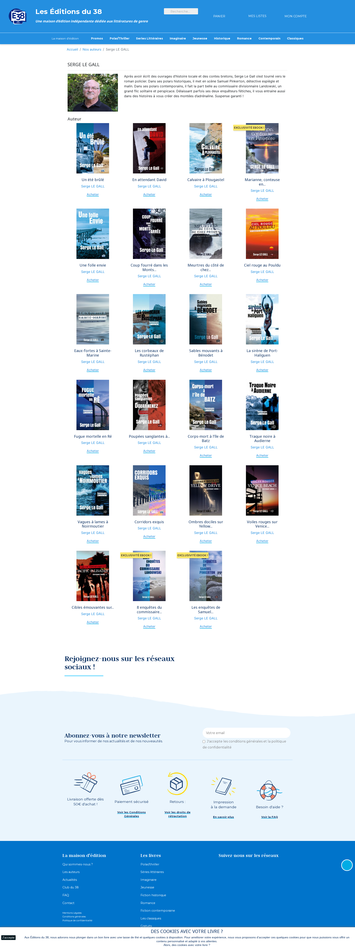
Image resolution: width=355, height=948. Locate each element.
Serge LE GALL (93, 186)
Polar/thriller (150, 864)
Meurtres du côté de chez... (206, 267)
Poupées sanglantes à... (149, 436)
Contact (68, 903)
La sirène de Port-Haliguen (262, 353)
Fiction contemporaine (158, 910)
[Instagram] (283, 661)
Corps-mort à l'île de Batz (206, 438)
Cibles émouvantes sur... (93, 607)
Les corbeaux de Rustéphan (149, 353)
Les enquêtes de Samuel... (205, 609)
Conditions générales (74, 916)
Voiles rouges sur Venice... (262, 524)
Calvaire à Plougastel (205, 179)
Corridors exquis (149, 521)
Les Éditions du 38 (68, 11)
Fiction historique (153, 895)
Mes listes (257, 16)
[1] (285, 733)
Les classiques (151, 918)
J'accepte (8, 937)
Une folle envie (93, 265)
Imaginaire (149, 880)
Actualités (69, 880)
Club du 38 (70, 887)
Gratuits (146, 926)
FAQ (65, 895)
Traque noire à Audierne (262, 438)
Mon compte (296, 16)
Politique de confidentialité (77, 920)
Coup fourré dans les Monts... (149, 267)
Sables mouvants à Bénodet (205, 353)
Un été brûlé (93, 179)
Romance (148, 903)
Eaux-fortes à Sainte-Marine (92, 353)
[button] (131, 814)
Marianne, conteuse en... (262, 182)
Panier (219, 16)
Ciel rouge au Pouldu (262, 265)
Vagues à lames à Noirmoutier (93, 524)
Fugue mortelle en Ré (93, 436)
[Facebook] (269, 661)
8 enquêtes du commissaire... (149, 609)
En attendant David (149, 179)
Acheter (93, 194)
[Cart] (219, 9)
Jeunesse (147, 887)
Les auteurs (71, 872)
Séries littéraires (152, 872)
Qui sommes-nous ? (77, 864)
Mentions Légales (72, 912)
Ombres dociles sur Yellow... (206, 524)
